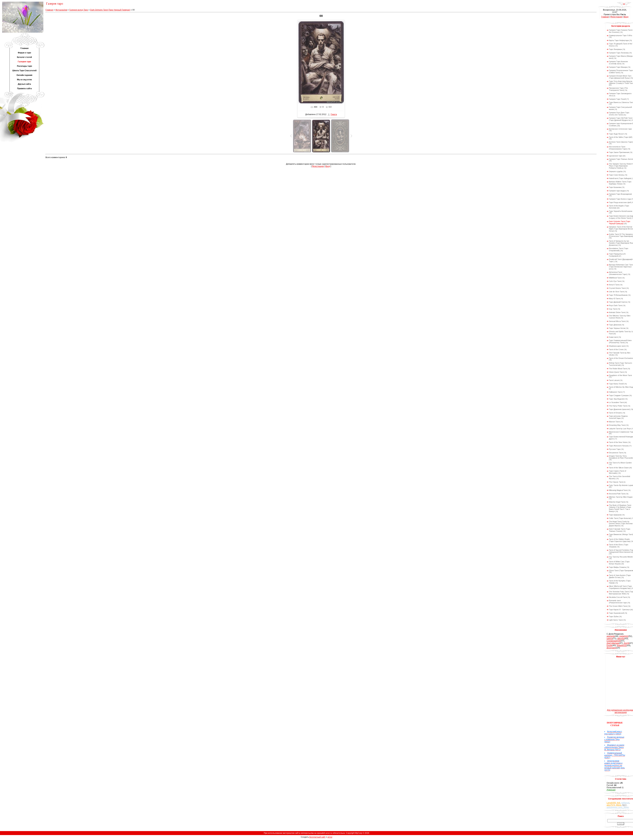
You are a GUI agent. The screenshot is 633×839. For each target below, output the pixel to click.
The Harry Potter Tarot (618, 406)
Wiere (618, 805)
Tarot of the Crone (616, 349)
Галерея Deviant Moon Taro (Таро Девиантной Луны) (620, 77)
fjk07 (624, 805)
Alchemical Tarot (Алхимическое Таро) (618, 273)
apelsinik (611, 636)
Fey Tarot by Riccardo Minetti (621, 557)
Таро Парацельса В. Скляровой (617, 255)
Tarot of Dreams (615, 413)
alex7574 (611, 805)
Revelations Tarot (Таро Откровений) (618, 249)
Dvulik (609, 645)
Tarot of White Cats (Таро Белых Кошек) (619, 563)
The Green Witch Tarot (618, 606)
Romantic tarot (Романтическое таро (618, 601)
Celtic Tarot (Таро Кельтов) (620, 518)
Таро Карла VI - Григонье (619, 610)
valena (610, 638)
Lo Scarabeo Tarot (616, 402)
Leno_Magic (623, 807)
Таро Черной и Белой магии (620, 211)
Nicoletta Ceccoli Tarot (618, 597)
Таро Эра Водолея (616, 399)
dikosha (620, 638)
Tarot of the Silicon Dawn (619, 468)
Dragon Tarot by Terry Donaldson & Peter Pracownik (621, 457)
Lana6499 (611, 803)
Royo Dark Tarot (615, 305)
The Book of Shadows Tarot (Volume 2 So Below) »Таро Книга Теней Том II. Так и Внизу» (620, 508)
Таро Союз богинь (616, 175)
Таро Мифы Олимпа (617, 567)
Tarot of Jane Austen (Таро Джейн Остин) (620, 576)
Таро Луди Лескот (616, 134)
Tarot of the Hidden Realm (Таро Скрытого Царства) (619, 540)
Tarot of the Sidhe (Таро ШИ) (620, 137)
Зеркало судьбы (616, 171)
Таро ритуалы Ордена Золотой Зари (618, 417)
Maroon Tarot (614, 422)
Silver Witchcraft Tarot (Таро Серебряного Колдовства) (620, 587)
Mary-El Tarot (614, 299)
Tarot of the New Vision (618, 442)
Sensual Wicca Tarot (617, 321)
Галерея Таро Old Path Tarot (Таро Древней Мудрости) (620, 119)
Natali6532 (622, 645)
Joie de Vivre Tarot (616, 292)
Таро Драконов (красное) (619, 409)
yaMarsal (625, 803)
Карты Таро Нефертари (619, 40)
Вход (327, 166)
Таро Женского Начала (618, 446)
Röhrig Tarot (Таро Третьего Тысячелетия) (620, 364)
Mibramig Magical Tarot (618, 490)
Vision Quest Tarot (616, 372)
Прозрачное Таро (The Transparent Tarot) (618, 89)
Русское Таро (614, 449)
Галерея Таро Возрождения (620, 194)
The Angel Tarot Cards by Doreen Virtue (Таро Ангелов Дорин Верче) (621, 524)
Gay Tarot (613, 309)
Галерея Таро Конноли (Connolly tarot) (618, 62)
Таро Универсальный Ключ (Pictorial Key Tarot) (620, 341)
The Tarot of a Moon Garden (620, 463)
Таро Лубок (613, 616)
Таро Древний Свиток (618, 302)
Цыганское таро (615, 156)
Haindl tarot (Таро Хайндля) (620, 178)
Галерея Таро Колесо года (620, 199)
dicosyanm (611, 648)
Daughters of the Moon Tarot (620, 375)
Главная (49, 10)
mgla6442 (623, 636)
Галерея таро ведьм (617, 191)
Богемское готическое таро (620, 129)
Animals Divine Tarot (617, 312)
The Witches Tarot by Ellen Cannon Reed (619, 317)
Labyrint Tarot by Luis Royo (620, 429)
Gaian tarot (613, 337)
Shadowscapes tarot (617, 346)
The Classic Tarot (616, 482)
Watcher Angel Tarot (617, 502)
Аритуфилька (613, 643)
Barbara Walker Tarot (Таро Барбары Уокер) (620, 183)
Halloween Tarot (615, 392)
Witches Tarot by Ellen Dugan (621, 497)
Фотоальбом (61, 10)
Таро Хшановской (616, 613)
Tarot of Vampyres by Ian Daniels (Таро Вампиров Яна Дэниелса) (621, 243)
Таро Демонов (615, 325)
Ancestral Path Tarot (617, 494)
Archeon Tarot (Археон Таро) (621, 142)
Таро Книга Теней (616, 384)
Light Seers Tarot (616, 620)
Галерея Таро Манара (618, 67)
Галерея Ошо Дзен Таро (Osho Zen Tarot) (619, 114)
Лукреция (611, 790)
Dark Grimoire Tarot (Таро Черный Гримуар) (110, 10)
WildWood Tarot (615, 278)
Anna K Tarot (614, 285)
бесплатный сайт (317, 837)
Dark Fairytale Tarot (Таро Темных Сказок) (619, 530)
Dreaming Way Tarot (617, 425)
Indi (618, 803)
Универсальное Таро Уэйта (620, 35)
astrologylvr (612, 807)
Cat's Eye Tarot (615, 281)
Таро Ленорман (615, 49)
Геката (334, 114)
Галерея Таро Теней (617, 99)
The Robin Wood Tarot (618, 369)
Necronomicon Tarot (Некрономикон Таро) (618, 148)
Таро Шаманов (615, 515)
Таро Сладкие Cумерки (619, 395)
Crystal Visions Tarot (617, 288)
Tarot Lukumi (614, 380)
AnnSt (626, 643)
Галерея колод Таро (78, 10)
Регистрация (318, 166)
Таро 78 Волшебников (618, 295)
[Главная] (624, 5)
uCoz (330, 837)
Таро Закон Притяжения (619, 152)
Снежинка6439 (614, 641)
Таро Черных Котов (617, 328)
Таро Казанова (615, 187)
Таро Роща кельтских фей (620, 202)
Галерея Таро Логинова (619, 53)
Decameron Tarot (616, 453)
